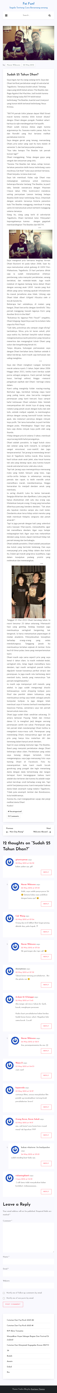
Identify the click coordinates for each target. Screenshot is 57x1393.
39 (8, 1351)
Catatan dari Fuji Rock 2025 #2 (20, 1320)
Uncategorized (15, 812)
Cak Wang (20, 916)
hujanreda (20, 1088)
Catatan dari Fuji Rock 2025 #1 (20, 1326)
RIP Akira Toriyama (15, 1331)
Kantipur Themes (38, 1389)
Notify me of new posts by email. (20, 1298)
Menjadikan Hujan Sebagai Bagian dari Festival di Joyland (28, 1338)
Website (6, 1281)
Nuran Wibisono (13, 65)
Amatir (10, 1361)
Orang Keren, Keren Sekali (28, 1119)
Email (6, 1269)
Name (6, 1257)
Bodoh (9, 1356)
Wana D (19, 1063)
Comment (7, 1221)
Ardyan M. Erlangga (25, 997)
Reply (46, 872)
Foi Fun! (28, 3)
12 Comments (14, 816)
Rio (8, 1372)
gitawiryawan (22, 860)
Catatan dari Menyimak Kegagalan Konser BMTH (28, 1345)
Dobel (9, 1367)
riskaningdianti (22, 1176)
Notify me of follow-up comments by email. (24, 1293)
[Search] (49, 15)
